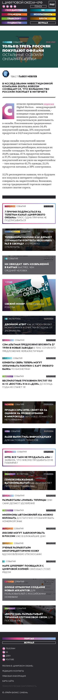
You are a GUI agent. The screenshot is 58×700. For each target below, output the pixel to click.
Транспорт (14, 18)
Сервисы (9, 582)
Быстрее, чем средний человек (27, 267)
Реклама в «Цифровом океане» (17, 666)
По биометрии (27, 365)
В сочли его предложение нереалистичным (29, 347)
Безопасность (43, 14)
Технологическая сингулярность (19, 686)
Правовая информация (14, 676)
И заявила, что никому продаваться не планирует (29, 460)
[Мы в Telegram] (3, 6)
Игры (7, 431)
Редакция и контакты (13, 671)
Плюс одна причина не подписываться (26, 216)
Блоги (43, 18)
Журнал (43, 23)
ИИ (43, 10)
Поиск (38, 6)
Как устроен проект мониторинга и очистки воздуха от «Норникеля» (28, 327)
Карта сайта (8, 681)
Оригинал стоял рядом (26, 569)
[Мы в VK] (7, 6)
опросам (48, 104)
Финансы (7, 42)
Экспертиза (14, 319)
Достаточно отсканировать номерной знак (28, 518)
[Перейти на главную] (22, 2)
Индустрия (8, 340)
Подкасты (14, 23)
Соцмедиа (14, 14)
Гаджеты (9, 404)
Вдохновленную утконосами (21, 551)
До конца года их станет (27, 384)
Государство (14, 10)
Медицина (7, 543)
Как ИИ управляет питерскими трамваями (28, 483)
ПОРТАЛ (29, 638)
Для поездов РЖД (29, 617)
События (18, 42)
